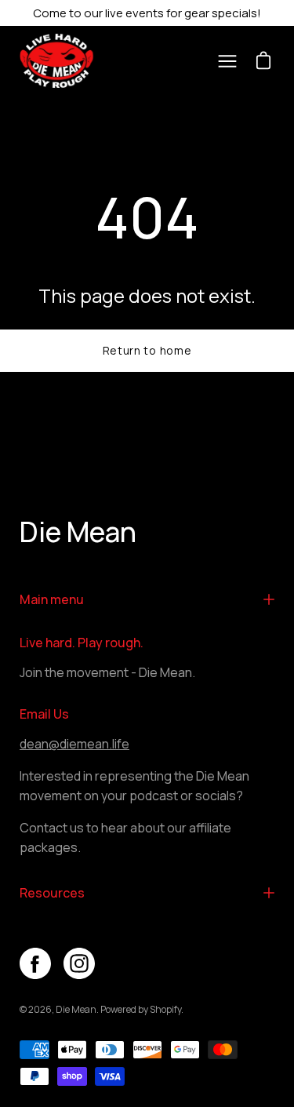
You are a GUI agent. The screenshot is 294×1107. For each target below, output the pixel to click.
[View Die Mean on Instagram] (79, 963)
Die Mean (78, 532)
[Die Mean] (63, 61)
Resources (52, 892)
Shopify (165, 1009)
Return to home (147, 350)
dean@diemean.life (74, 743)
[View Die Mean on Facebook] (35, 963)
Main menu (52, 599)
